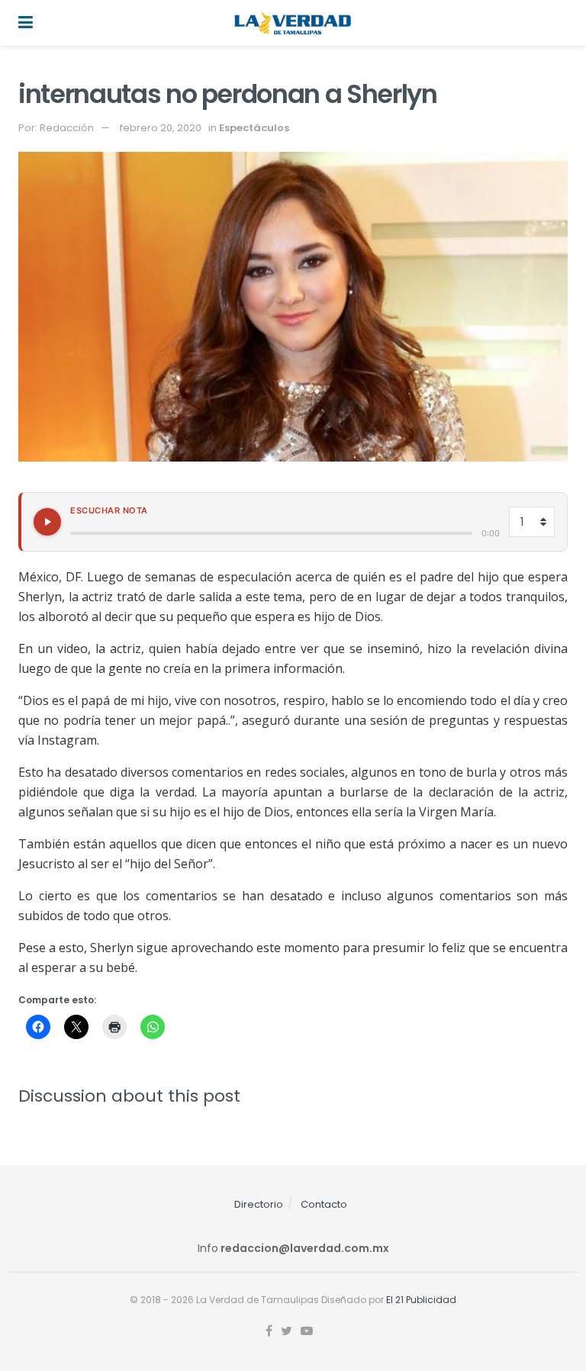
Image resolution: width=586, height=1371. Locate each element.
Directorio (258, 1204)
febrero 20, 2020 (160, 128)
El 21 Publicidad (421, 1299)
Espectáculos (254, 128)
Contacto (324, 1204)
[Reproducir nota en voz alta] (47, 522)
